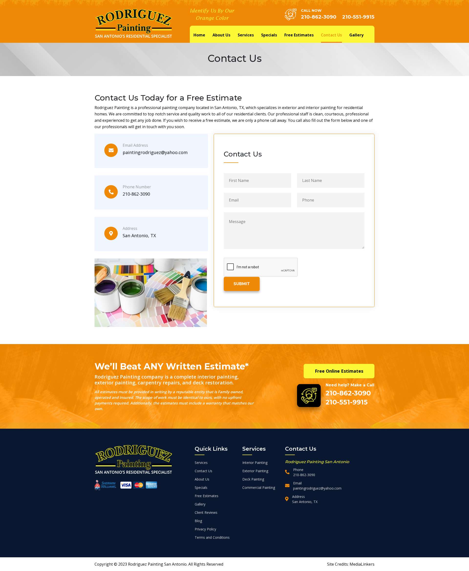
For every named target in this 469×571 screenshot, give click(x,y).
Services (246, 35)
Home (199, 35)
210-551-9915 (358, 17)
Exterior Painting (255, 471)
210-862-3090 (318, 17)
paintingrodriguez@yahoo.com (155, 152)
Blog (198, 520)
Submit (242, 283)
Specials (269, 35)
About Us (221, 35)
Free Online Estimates (339, 371)
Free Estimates (299, 35)
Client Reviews (206, 512)
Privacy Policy (205, 529)
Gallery (356, 35)
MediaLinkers (362, 564)
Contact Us (331, 35)
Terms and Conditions (212, 537)
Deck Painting (253, 479)
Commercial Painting (258, 487)
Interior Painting (254, 462)
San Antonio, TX (139, 235)
